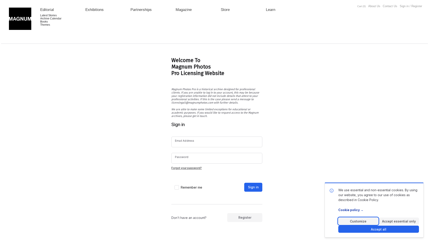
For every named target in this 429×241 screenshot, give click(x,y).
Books (44, 21)
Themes (45, 24)
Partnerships (141, 10)
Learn (270, 10)
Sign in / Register (411, 6)
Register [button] (244, 217)
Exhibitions (94, 10)
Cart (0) (361, 6)
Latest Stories (48, 15)
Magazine (184, 10)
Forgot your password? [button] (186, 168)
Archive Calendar (50, 18)
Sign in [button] (253, 187)
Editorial (47, 10)
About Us (374, 6)
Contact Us (390, 6)
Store (225, 10)
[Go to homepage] (20, 19)
